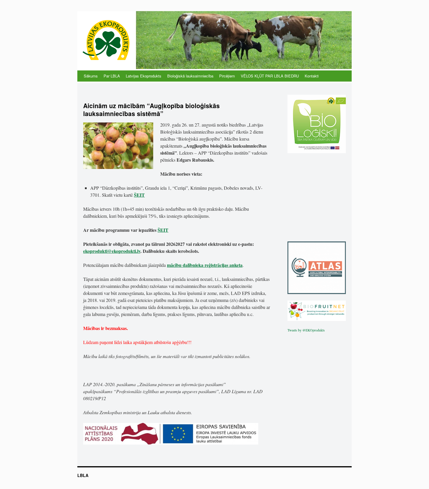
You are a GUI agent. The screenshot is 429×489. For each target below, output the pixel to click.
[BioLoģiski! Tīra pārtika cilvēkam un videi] (316, 151)
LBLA (82, 475)
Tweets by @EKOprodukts (306, 330)
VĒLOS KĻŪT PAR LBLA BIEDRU (270, 76)
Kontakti (312, 76)
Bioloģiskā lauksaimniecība (190, 76)
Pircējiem (227, 76)
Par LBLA (112, 76)
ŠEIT (139, 194)
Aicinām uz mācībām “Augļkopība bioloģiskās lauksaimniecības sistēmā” (151, 109)
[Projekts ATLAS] (316, 292)
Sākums (91, 76)
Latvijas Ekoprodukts (143, 76)
